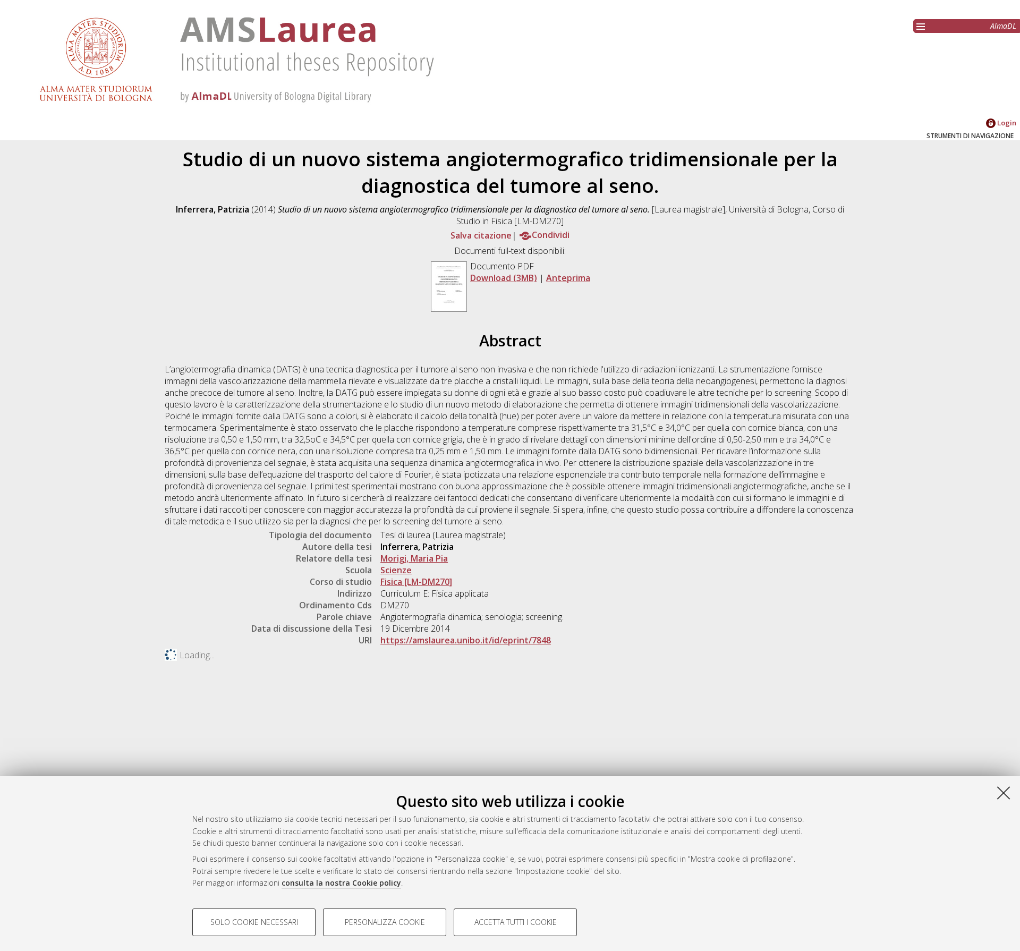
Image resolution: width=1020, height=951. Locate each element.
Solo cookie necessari (254, 922)
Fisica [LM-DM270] (416, 582)
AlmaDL (1003, 26)
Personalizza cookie (385, 922)
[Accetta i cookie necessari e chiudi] (1003, 792)
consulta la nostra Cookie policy (341, 883)
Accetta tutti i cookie (515, 922)
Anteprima (568, 278)
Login (1006, 123)
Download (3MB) (503, 278)
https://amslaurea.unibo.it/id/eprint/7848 (465, 640)
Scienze (396, 570)
